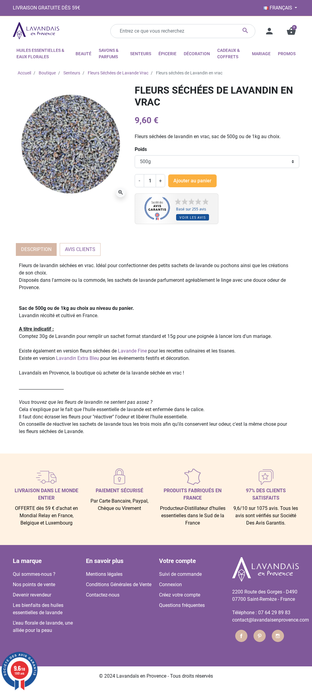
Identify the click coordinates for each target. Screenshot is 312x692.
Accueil (24, 72)
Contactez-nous (102, 595)
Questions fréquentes (182, 605)
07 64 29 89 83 (274, 612)
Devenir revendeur (32, 595)
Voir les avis (192, 217)
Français (280, 8)
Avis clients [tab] (80, 249)
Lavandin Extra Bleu (77, 358)
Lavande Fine (132, 351)
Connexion (170, 584)
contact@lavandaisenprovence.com (270, 620)
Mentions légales (104, 574)
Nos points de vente (34, 584)
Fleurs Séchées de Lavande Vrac (118, 72)
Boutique (47, 72)
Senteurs (71, 72)
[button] (291, 31)
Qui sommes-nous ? (34, 574)
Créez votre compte (179, 595)
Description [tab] (36, 249)
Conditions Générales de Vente (118, 584)
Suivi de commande (180, 574)
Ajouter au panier (192, 181)
